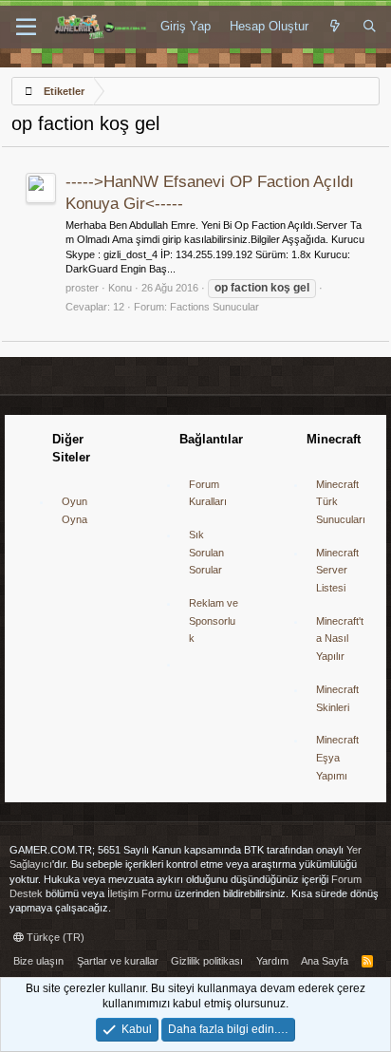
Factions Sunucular (214, 306)
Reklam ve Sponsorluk (213, 620)
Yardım (272, 961)
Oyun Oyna (74, 510)
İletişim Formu (139, 893)
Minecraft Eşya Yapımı (337, 757)
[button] (26, 27)
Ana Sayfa (324, 961)
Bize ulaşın (38, 961)
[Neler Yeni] (335, 26)
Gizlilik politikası (207, 961)
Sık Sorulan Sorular (206, 552)
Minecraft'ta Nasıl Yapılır (339, 638)
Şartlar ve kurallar (117, 961)
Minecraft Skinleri (337, 698)
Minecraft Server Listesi (337, 570)
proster (82, 287)
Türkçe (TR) (54, 937)
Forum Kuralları (208, 493)
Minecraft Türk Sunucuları (340, 502)
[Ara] (369, 26)
